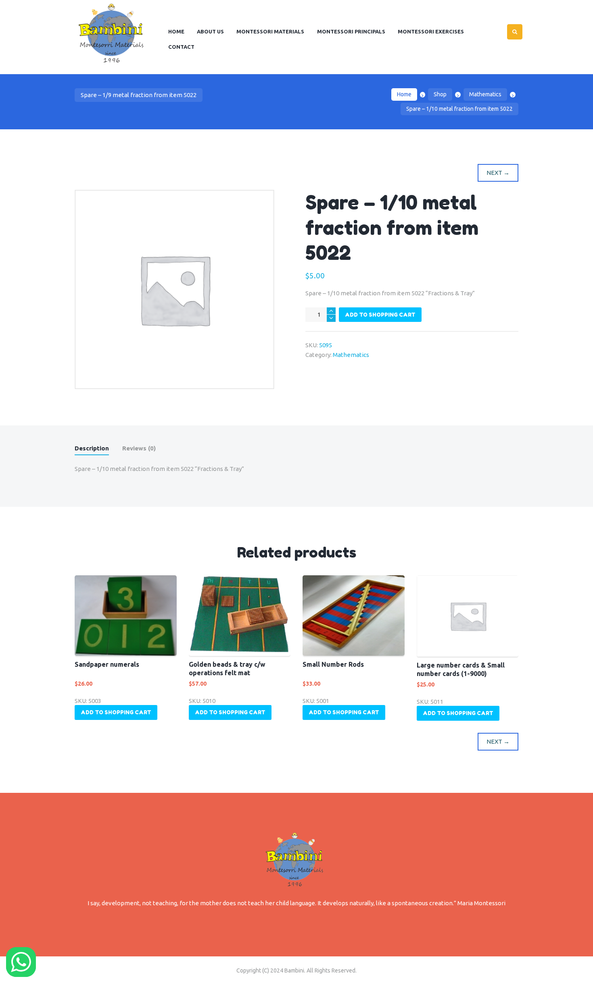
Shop (440, 94)
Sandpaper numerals (107, 664)
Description (92, 448)
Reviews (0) (139, 448)
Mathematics (485, 94)
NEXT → (498, 172)
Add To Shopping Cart (380, 314)
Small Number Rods (333, 664)
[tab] (92, 450)
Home (404, 94)
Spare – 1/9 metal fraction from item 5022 (138, 94)
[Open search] (514, 31)
